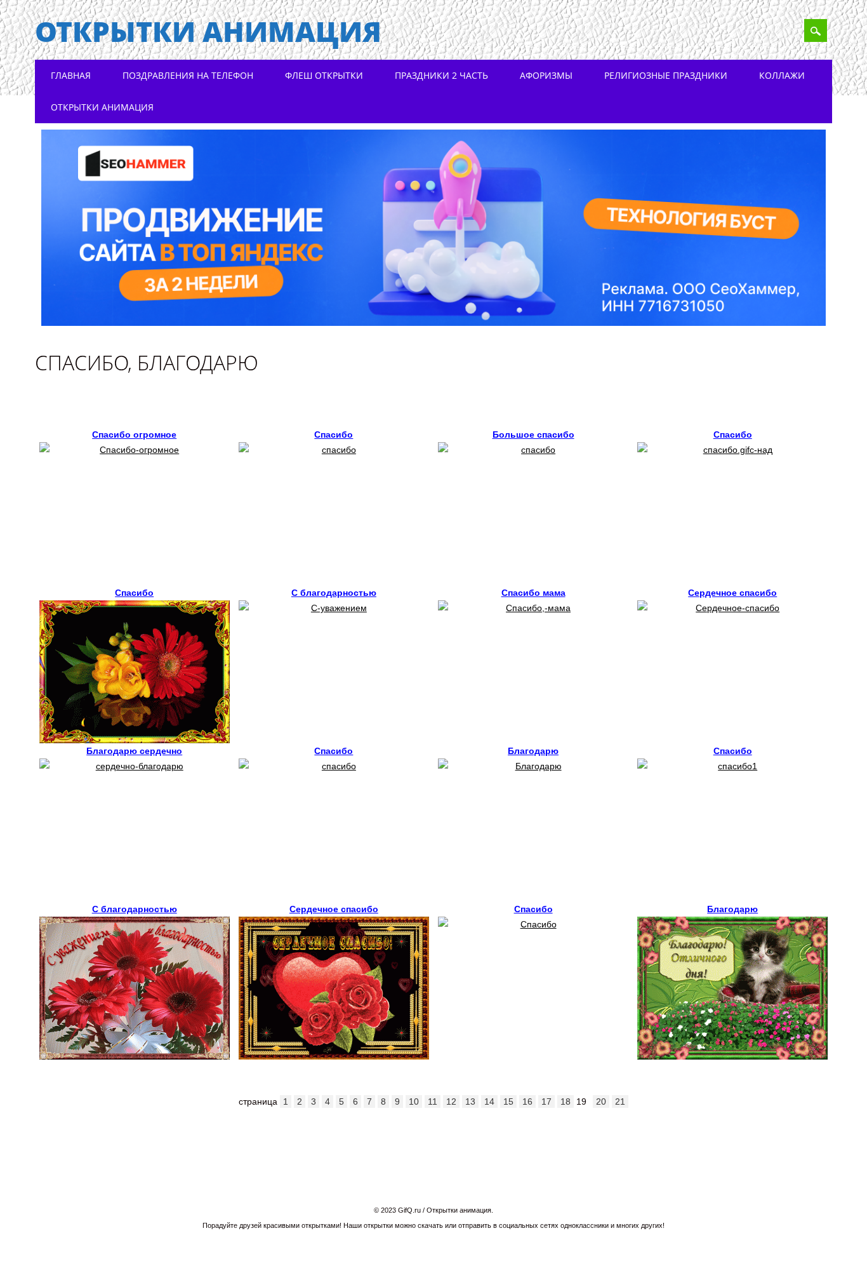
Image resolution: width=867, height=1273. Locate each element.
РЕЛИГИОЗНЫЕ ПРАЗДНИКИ (665, 75)
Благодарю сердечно (134, 751)
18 (565, 1101)
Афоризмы (546, 75)
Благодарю (533, 751)
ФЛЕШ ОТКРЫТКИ (324, 75)
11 (432, 1101)
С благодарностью (333, 593)
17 (546, 1101)
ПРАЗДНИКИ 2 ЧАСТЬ (441, 75)
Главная (71, 75)
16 (527, 1101)
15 (508, 1101)
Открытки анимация (208, 31)
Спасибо (333, 434)
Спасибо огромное (134, 434)
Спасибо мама (533, 593)
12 (451, 1101)
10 (414, 1101)
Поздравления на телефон (187, 75)
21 (620, 1101)
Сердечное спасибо (732, 593)
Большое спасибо (533, 434)
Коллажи (782, 75)
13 (470, 1101)
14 (489, 1101)
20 (601, 1101)
